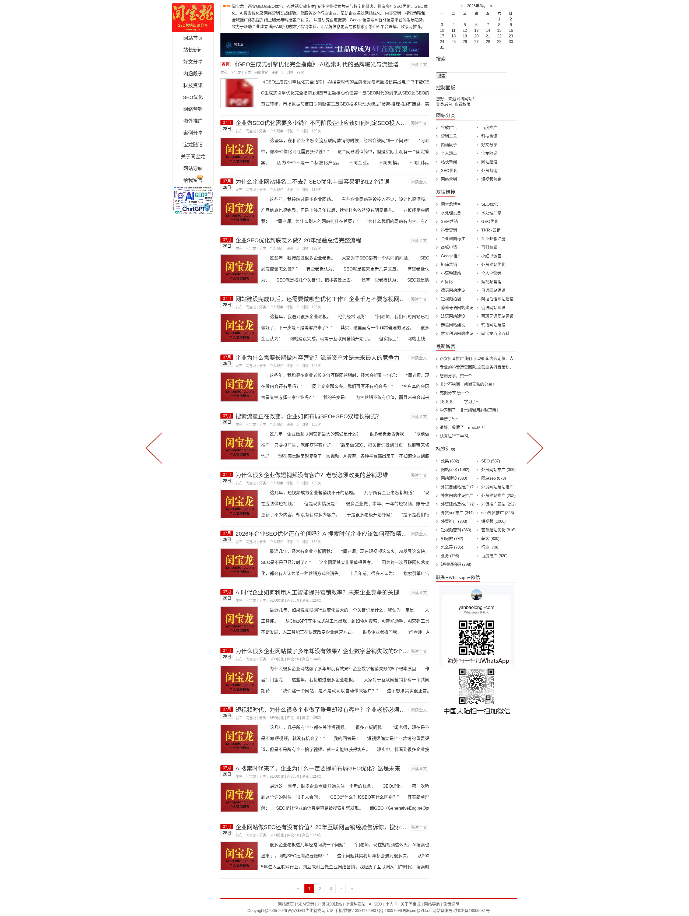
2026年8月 (476, 5)
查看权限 (462, 104)
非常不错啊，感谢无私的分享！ (468, 384)
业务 (450, 555)
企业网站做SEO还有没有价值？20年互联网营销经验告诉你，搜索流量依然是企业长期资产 (349, 827)
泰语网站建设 (453, 324)
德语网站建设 (453, 290)
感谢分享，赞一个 (456, 375)
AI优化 (447, 281)
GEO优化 (489, 221)
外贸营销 (489, 170)
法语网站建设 (453, 316)
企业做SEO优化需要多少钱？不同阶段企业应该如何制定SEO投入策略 (323, 123)
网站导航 (193, 168)
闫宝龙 (236, 72)
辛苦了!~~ (449, 418)
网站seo (493, 478)
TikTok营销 (491, 230)
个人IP (391, 904)
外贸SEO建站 (329, 904)
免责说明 (451, 904)
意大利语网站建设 (457, 333)
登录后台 (444, 104)
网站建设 (489, 162)
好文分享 (193, 62)
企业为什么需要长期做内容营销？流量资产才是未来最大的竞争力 (317, 358)
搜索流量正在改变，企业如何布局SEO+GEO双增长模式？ (308, 416)
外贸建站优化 (493, 264)
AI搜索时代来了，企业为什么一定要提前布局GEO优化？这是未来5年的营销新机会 (339, 768)
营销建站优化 (498, 530)
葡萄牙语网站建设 (457, 307)
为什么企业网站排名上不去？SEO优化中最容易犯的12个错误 (312, 181)
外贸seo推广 (457, 512)
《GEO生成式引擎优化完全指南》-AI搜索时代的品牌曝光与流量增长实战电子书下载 (338, 64)
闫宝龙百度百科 (495, 333)
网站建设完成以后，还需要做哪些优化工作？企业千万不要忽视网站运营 (325, 299)
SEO (490, 461)
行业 (490, 547)
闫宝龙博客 (451, 204)
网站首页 (193, 38)
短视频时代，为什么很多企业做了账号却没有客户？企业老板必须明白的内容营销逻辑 (342, 710)
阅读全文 (419, 64)
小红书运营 (491, 256)
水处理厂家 (491, 212)
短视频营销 (491, 179)
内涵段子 (193, 73)
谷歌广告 (449, 127)
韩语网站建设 (493, 324)
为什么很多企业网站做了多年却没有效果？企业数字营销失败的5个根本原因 (330, 651)
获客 (490, 538)
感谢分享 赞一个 (454, 393)
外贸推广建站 (498, 504)
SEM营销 (449, 221)
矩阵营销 (449, 264)
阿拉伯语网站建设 (497, 299)
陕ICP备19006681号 (472, 910)
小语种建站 (451, 273)
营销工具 (449, 136)
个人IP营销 (491, 273)
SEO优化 (193, 97)
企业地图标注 (453, 238)
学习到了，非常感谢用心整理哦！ (470, 410)
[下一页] (534, 447)
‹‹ (298, 888)
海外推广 (193, 121)
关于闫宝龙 (193, 156)
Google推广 (451, 256)
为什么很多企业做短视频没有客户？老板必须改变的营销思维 (311, 475)
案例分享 (193, 133)
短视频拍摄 (451, 299)
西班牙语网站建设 (497, 316)
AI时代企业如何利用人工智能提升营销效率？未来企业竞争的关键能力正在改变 (334, 592)
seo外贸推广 (497, 512)
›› (351, 888)
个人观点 (276, 131)
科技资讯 (193, 85)
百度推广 (489, 127)
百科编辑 (489, 247)
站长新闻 (193, 50)
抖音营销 (449, 230)
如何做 (452, 538)
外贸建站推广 (498, 495)
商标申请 (449, 247)
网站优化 (455, 469)
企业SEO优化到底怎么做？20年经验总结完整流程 (298, 240)
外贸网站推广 (498, 469)
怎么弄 (452, 547)
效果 (450, 461)
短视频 (493, 521)
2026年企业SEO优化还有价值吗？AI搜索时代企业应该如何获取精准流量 (326, 534)
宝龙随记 (193, 145)
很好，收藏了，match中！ (463, 427)
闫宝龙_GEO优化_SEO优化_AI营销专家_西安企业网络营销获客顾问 (193, 17)
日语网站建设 (493, 290)
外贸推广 (454, 521)
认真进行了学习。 (456, 436)
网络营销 (193, 109)
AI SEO (375, 904)
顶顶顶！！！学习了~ (459, 401)
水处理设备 (451, 212)
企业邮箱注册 (493, 238)
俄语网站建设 (493, 307)
